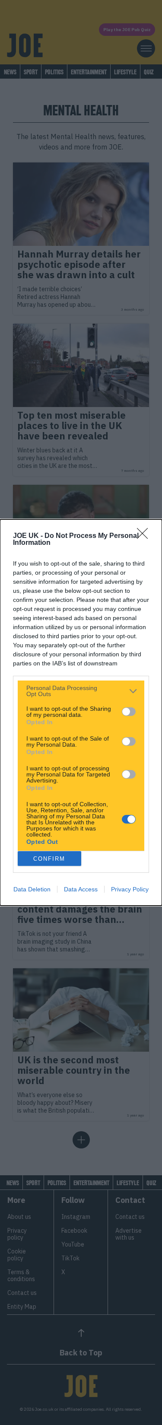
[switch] (129, 711)
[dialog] (81, 712)
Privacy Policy (130, 889)
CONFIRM (49, 859)
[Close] (145, 536)
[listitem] (81, 691)
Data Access (81, 889)
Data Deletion (32, 889)
